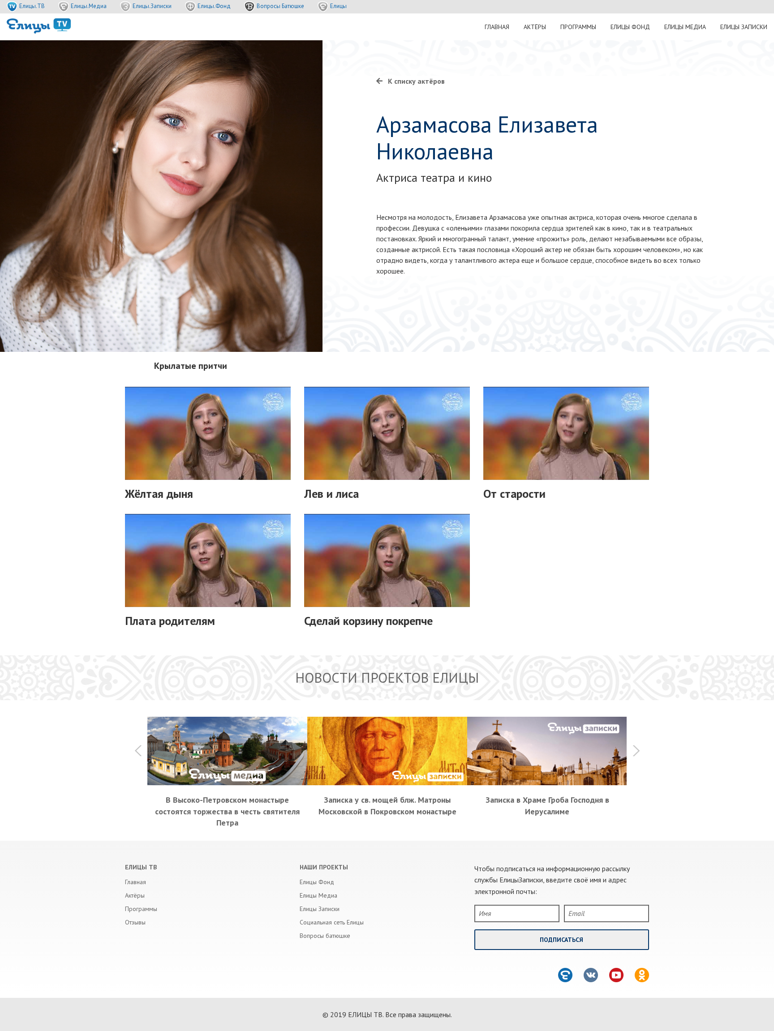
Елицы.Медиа (89, 6)
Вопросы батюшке (325, 936)
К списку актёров (416, 81)
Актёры (535, 27)
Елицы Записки (743, 27)
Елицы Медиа (685, 27)
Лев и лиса (331, 494)
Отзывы (135, 922)
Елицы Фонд (630, 27)
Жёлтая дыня (159, 494)
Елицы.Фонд (214, 6)
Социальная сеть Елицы (332, 922)
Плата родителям (170, 621)
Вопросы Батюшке (280, 6)
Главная (497, 27)
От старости (514, 494)
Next (636, 750)
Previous (138, 750)
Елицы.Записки (152, 6)
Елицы (338, 6)
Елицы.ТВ (32, 6)
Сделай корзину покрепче (368, 621)
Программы (578, 27)
